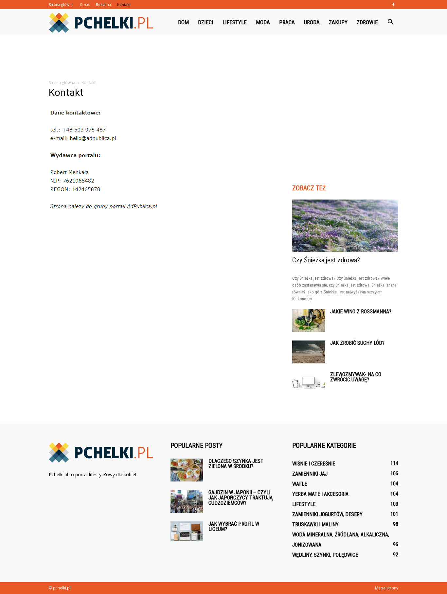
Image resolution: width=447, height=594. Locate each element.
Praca (287, 22)
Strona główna (61, 4)
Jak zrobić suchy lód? (357, 343)
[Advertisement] (223, 58)
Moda (263, 22)
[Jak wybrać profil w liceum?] (186, 531)
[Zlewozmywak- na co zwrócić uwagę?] (308, 383)
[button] (390, 22)
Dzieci (205, 22)
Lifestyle (235, 22)
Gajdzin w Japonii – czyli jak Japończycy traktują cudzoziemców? (240, 497)
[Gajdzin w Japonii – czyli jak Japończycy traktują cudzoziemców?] (186, 501)
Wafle (299, 484)
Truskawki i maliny (315, 524)
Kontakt (124, 4)
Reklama (103, 4)
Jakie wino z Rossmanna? (360, 311)
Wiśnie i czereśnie (313, 464)
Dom (183, 22)
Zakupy (338, 22)
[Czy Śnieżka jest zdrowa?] (345, 226)
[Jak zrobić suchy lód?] (308, 352)
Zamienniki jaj (310, 474)
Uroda (312, 22)
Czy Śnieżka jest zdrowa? (326, 260)
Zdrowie (367, 22)
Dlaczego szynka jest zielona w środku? (235, 463)
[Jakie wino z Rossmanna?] (308, 320)
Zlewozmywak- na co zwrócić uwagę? (355, 377)
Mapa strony (386, 588)
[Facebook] (393, 4)
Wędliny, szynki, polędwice (325, 555)
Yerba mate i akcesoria (320, 494)
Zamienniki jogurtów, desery (327, 514)
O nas (85, 4)
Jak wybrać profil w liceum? (233, 526)
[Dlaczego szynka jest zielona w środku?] (186, 470)
